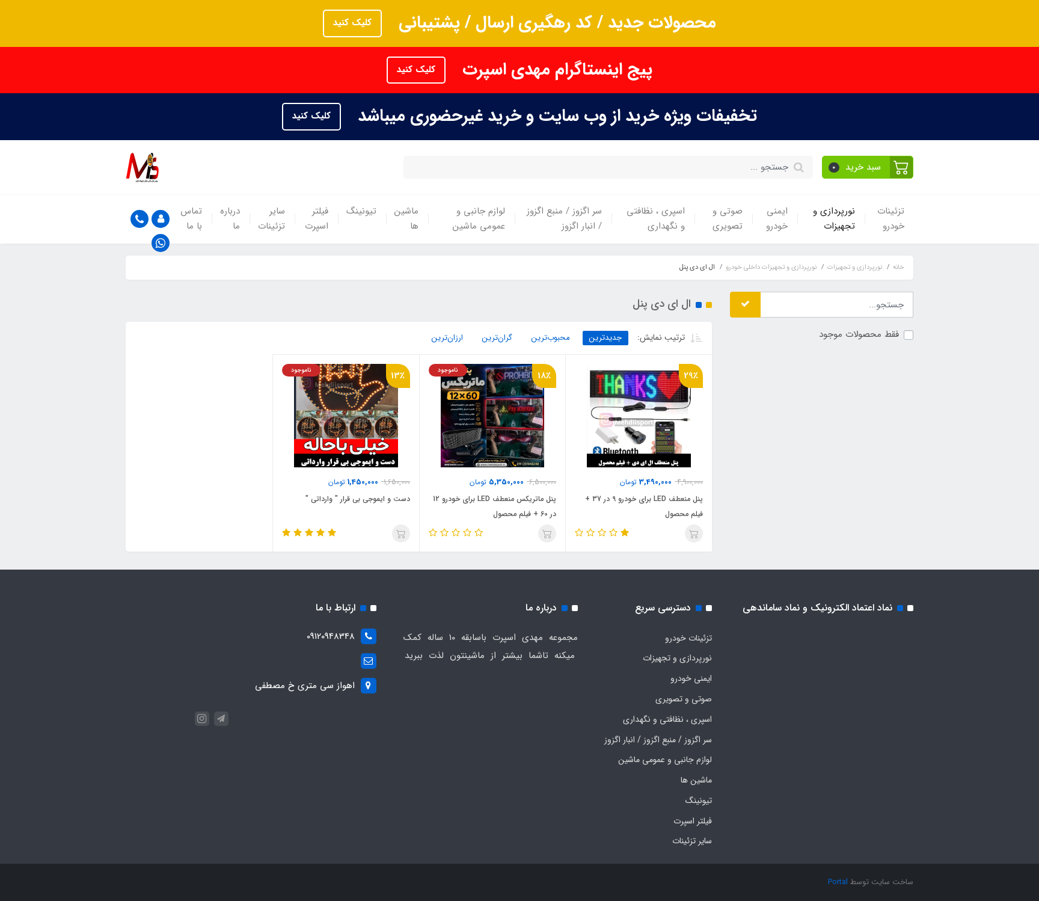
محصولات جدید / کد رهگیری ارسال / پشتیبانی (555, 23)
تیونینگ (361, 211)
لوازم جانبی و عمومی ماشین (479, 219)
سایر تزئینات (271, 219)
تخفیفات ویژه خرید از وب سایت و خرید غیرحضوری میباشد (555, 116)
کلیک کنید (352, 23)
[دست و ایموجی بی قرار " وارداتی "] (346, 415)
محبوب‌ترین (551, 337)
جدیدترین (605, 337)
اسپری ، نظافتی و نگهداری (656, 219)
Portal (838, 882)
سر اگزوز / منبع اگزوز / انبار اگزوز (564, 219)
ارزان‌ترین (447, 337)
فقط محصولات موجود (859, 334)
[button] (868, 167)
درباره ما (230, 219)
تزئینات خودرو (890, 219)
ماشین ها (406, 219)
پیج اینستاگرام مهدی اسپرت (555, 70)
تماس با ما (191, 219)
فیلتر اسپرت (316, 219)
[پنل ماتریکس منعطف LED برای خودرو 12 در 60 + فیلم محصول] (493, 415)
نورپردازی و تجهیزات (834, 219)
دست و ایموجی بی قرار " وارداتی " (357, 499)
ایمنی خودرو (777, 219)
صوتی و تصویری (728, 219)
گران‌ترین (497, 337)
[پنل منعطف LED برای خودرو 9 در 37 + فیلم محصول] (639, 415)
